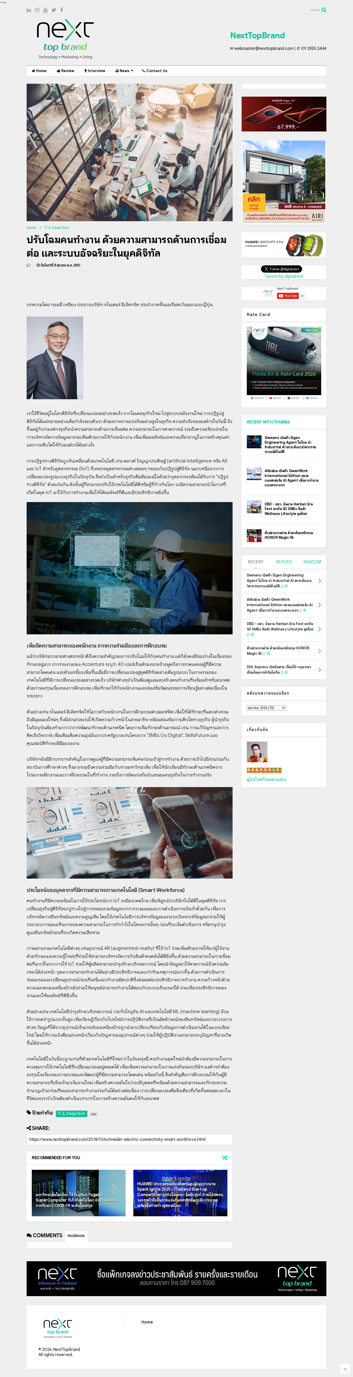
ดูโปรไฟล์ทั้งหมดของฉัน (266, 779)
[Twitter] (53, 10)
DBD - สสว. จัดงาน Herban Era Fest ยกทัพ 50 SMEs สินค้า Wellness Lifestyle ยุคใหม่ (289, 509)
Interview (96, 70)
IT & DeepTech (57, 227)
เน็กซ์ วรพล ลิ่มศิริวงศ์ (264, 770)
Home (41, 70)
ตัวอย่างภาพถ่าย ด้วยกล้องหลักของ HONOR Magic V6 (289, 535)
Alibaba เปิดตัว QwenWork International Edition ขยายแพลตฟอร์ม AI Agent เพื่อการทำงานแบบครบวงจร (292, 477)
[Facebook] (61, 10)
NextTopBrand (257, 35)
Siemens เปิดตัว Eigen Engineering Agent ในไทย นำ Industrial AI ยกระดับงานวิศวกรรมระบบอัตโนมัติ (290, 444)
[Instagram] (37, 10)
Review (67, 70)
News (124, 70)
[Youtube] (45, 10)
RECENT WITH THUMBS (268, 422)
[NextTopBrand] (65, 59)
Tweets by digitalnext (284, 276)
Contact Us (156, 70)
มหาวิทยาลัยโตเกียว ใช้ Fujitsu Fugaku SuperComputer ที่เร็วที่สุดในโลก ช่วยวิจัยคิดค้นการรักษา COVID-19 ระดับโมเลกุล (77, 1200)
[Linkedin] (29, 10)
